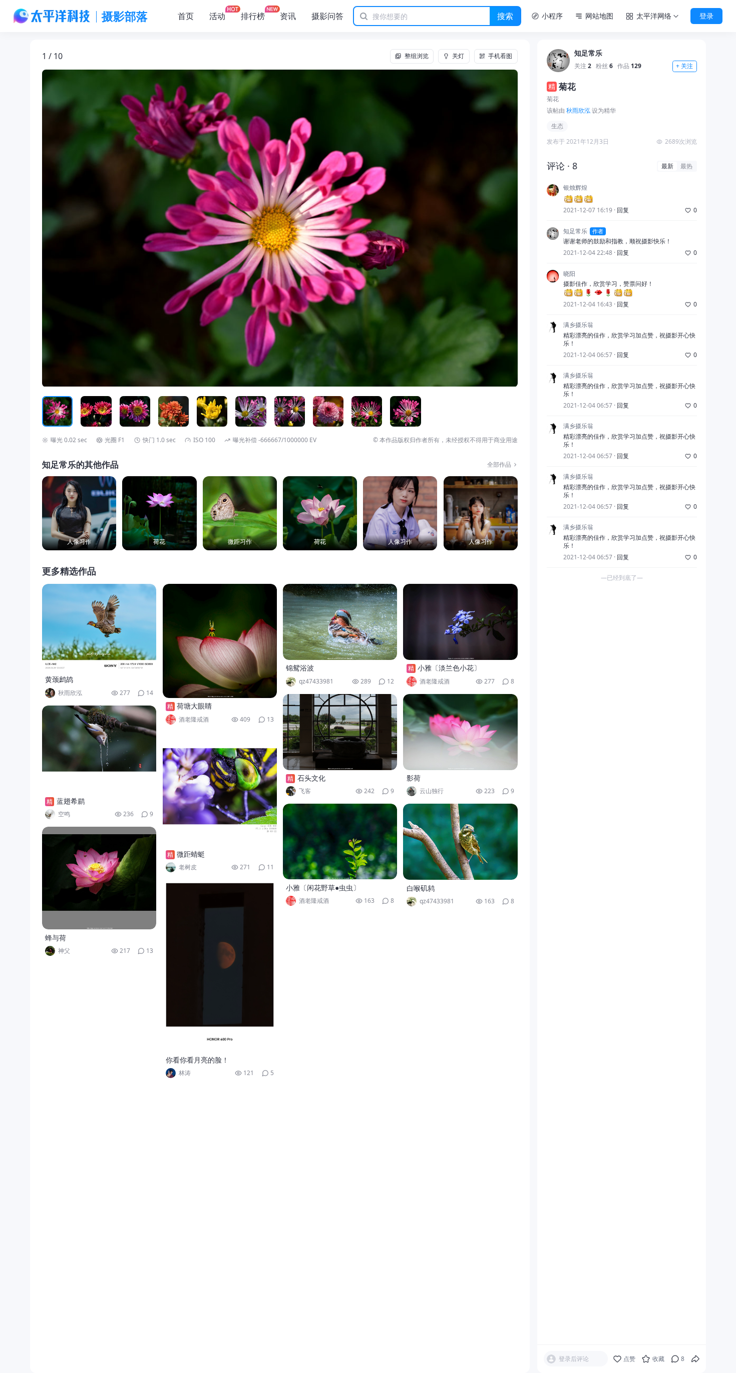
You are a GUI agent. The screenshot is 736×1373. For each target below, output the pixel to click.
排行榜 (253, 16)
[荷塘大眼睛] (220, 641)
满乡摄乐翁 (578, 325)
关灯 (458, 56)
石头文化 (311, 778)
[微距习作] (240, 513)
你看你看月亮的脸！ (197, 1060)
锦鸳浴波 (300, 667)
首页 (186, 16)
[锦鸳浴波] (340, 622)
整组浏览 (417, 56)
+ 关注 (684, 66)
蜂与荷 (55, 937)
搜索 (505, 16)
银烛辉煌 (575, 188)
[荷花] (159, 513)
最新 (667, 166)
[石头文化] (340, 732)
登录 (706, 16)
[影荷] (460, 732)
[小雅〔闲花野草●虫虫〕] (340, 841)
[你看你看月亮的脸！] (220, 966)
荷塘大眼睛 (194, 706)
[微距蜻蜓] (220, 789)
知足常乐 (588, 53)
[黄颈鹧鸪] (99, 627)
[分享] (695, 1358)
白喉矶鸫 (421, 888)
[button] (89, 228)
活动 (217, 16)
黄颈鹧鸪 (59, 679)
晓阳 (569, 274)
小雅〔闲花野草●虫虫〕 (323, 887)
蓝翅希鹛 (71, 801)
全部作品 (499, 465)
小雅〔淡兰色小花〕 (449, 667)
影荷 (414, 778)
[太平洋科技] (52, 16)
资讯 (288, 16)
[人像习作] (79, 513)
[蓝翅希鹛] (99, 749)
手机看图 (500, 56)
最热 (686, 166)
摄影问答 (327, 16)
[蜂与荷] (99, 878)
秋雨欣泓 (578, 110)
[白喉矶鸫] (460, 842)
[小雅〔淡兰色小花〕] (460, 622)
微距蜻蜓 (191, 854)
